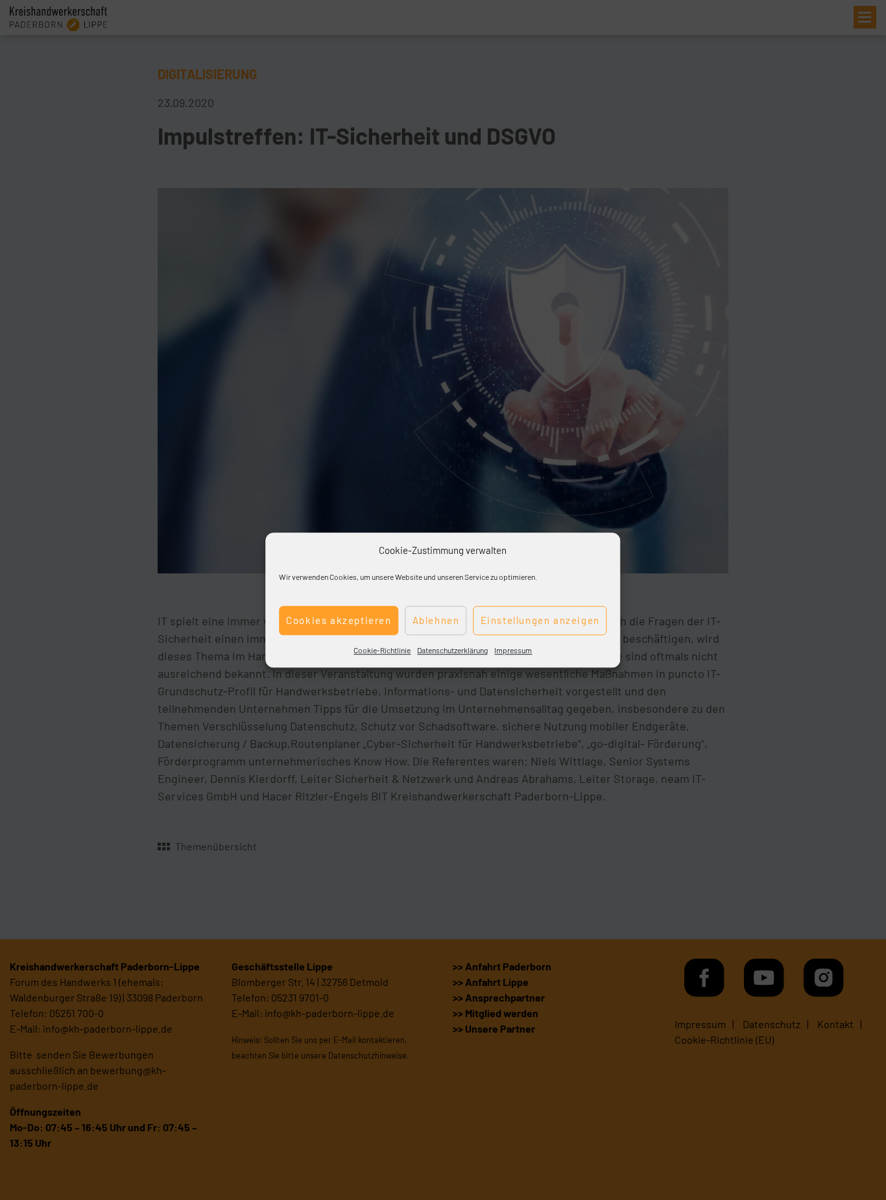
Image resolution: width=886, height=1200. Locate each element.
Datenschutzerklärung (452, 649)
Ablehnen (436, 620)
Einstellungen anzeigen (540, 620)
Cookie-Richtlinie (382, 649)
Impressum (513, 649)
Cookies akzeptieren (338, 620)
